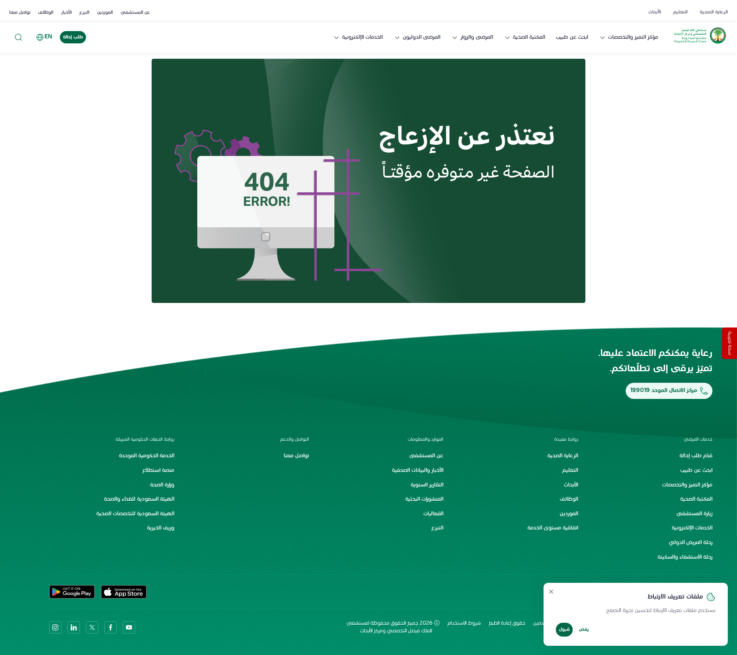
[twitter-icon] (92, 627)
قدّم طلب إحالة (695, 456)
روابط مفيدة (566, 439)
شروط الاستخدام (464, 623)
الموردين (105, 12)
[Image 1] (368, 181)
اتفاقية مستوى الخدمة (552, 528)
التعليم (680, 12)
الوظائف (45, 12)
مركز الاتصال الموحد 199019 (663, 391)
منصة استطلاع (158, 470)
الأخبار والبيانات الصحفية (417, 470)
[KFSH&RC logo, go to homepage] (700, 44)
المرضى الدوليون (421, 37)
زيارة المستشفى (694, 514)
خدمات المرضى (698, 439)
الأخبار (66, 12)
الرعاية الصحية (714, 12)
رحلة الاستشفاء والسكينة (685, 557)
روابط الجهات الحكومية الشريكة (145, 439)
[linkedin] (74, 627)
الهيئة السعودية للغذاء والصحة (139, 499)
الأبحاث (654, 12)
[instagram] (55, 627)
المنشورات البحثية (424, 499)
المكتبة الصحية (529, 37)
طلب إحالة (73, 37)
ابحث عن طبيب (572, 37)
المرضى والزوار (476, 37)
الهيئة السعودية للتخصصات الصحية (135, 514)
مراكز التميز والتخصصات (633, 37)
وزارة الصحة (162, 485)
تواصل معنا (19, 12)
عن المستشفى (135, 12)
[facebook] (110, 627)
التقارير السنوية (427, 485)
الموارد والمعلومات (425, 439)
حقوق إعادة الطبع (507, 623)
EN (48, 37)
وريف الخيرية (160, 528)
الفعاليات (433, 514)
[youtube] (129, 627)
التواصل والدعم (294, 439)
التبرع (84, 12)
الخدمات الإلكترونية (362, 37)
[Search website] (18, 37)
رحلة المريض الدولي (690, 543)
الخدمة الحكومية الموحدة (146, 456)
